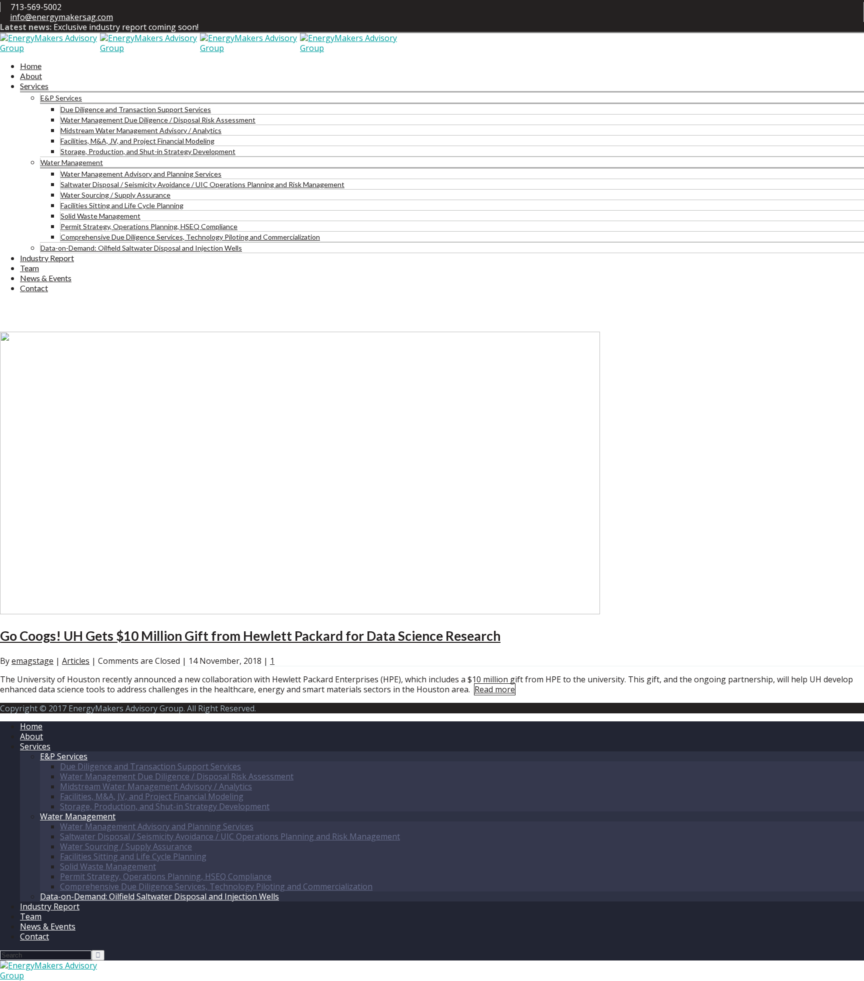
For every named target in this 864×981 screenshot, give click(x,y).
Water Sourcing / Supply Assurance (115, 195)
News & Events (46, 278)
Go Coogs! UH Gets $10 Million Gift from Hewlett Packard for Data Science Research (250, 636)
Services (34, 86)
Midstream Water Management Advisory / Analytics (141, 130)
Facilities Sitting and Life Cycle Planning (122, 205)
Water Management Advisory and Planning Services (141, 174)
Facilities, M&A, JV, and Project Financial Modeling (137, 141)
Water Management (71, 162)
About (31, 76)
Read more (494, 689)
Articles (76, 660)
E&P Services (61, 98)
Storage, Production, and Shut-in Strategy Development (148, 151)
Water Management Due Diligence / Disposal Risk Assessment (158, 120)
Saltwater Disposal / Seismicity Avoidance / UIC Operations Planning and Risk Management (202, 184)
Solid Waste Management (100, 216)
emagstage (33, 660)
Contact (34, 288)
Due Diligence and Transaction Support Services (135, 109)
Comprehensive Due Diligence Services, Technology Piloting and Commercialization (190, 237)
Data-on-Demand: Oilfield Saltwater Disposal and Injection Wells (141, 248)
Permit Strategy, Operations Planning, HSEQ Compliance (149, 226)
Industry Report (47, 258)
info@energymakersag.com (61, 17)
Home (31, 66)
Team (29, 268)
